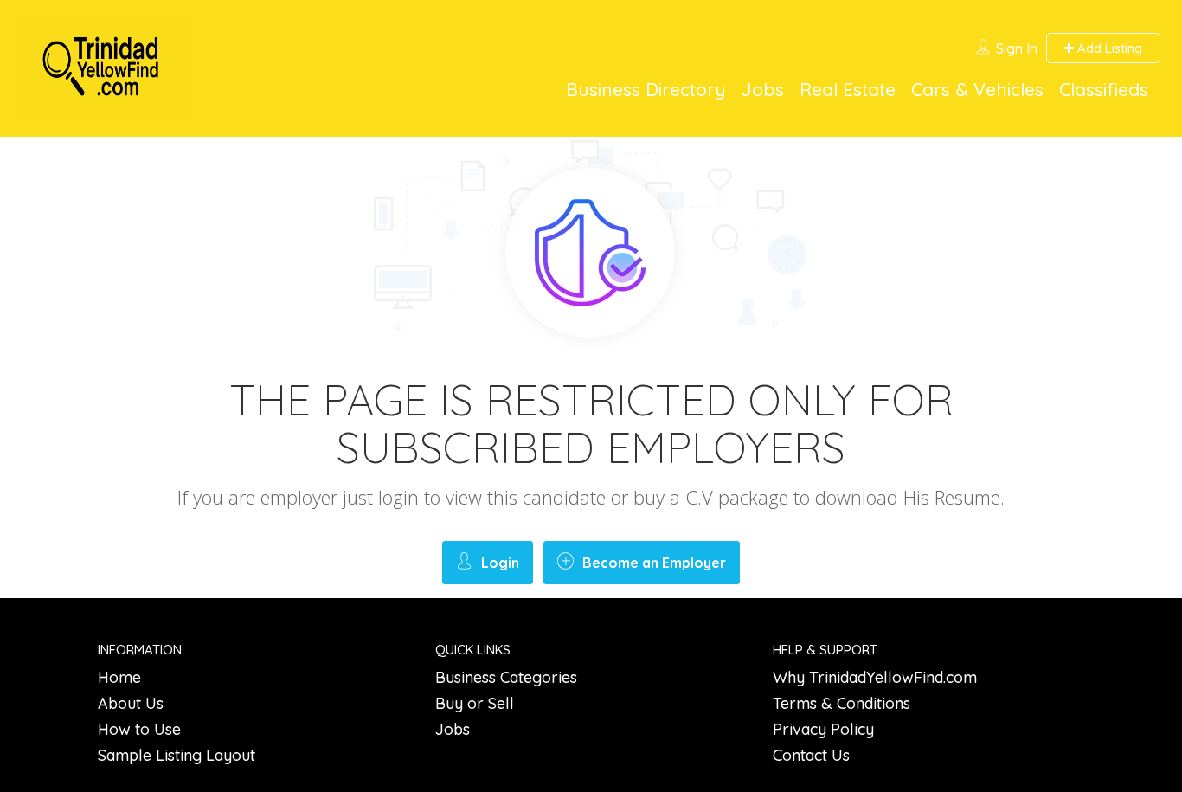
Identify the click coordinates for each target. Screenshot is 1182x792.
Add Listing (1108, 48)
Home (119, 677)
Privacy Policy (823, 729)
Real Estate (848, 89)
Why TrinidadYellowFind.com (875, 677)
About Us (131, 703)
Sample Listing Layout (176, 755)
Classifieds (1103, 89)
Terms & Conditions (841, 703)
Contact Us (811, 755)
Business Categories (506, 677)
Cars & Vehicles (977, 89)
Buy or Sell (474, 703)
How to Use (139, 729)
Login (500, 562)
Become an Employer (654, 562)
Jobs (763, 89)
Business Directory (646, 89)
